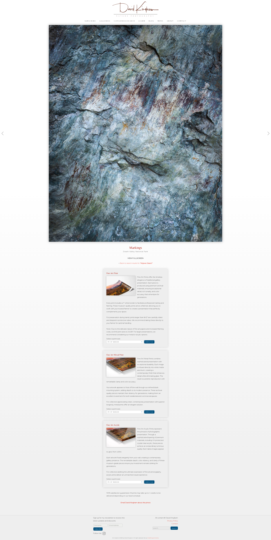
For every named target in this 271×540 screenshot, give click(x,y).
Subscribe (90, 21)
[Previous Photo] (3, 138)
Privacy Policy (172, 521)
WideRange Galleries (153, 538)
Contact (181, 21)
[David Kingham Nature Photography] (135, 16)
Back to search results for (136, 263)
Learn (141, 21)
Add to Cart (149, 342)
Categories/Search (124, 21)
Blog (151, 21)
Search (174, 528)
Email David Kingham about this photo (136, 503)
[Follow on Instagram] (104, 533)
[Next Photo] (267, 138)
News (160, 21)
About (170, 21)
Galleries (105, 21)
